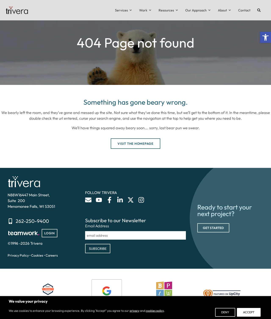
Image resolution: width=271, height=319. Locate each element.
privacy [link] (134, 311)
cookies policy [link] (155, 311)
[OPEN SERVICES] (130, 10)
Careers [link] (52, 255)
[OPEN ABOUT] (229, 10)
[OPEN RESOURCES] (176, 10)
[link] (265, 37)
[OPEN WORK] (150, 10)
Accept (248, 312)
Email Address (97, 226)
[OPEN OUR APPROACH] (209, 10)
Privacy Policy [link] (18, 255)
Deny (225, 312)
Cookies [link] (37, 255)
